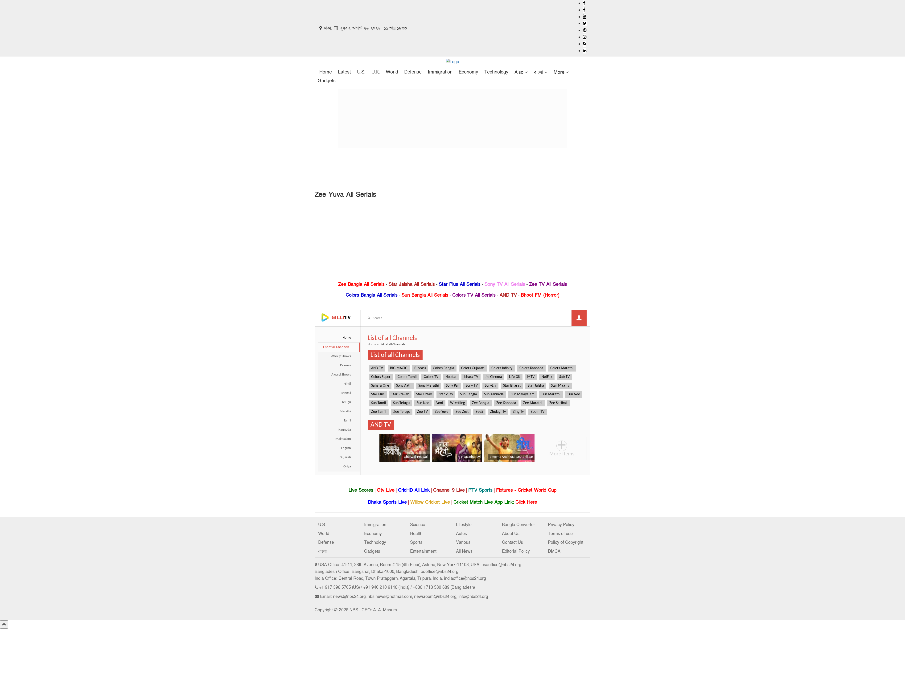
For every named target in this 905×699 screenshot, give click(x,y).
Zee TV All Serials (548, 284)
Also (518, 72)
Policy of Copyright (565, 542)
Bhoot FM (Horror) (540, 295)
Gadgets (327, 81)
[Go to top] (4, 624)
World (392, 72)
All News (464, 551)
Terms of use (560, 533)
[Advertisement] (452, 118)
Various (463, 542)
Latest (344, 72)
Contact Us (512, 542)
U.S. (361, 72)
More (559, 72)
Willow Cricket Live (430, 502)
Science (417, 524)
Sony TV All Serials (505, 284)
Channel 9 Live (449, 490)
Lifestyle (464, 524)
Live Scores (361, 490)
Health (416, 533)
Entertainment (423, 551)
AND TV (508, 295)
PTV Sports (480, 490)
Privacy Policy (561, 524)
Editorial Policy (516, 551)
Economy (468, 72)
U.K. (375, 72)
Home (325, 72)
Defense (413, 72)
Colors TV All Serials (474, 295)
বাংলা (538, 72)
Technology (496, 72)
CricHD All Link (414, 490)
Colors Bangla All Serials (372, 295)
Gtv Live (386, 490)
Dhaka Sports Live (387, 502)
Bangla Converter (518, 524)
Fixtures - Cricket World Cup (526, 490)
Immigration (440, 72)
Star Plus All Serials (460, 284)
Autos (461, 533)
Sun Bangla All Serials (425, 295)
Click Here (526, 502)
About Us (510, 533)
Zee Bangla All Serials (361, 284)
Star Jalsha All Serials (412, 284)
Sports (416, 542)
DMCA (554, 551)
